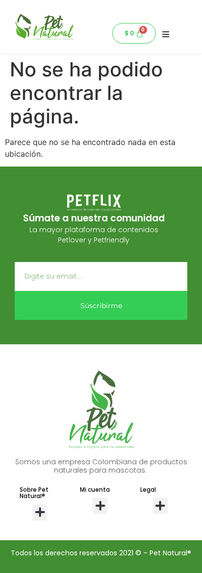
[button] (39, 512)
